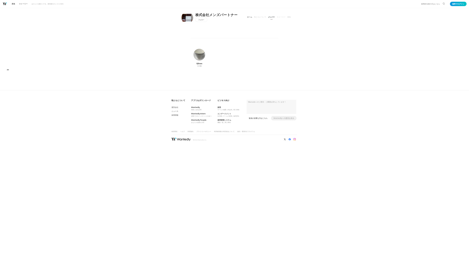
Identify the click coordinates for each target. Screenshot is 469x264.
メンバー (271, 17)
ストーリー (281, 17)
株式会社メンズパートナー (216, 15)
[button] (178, 100)
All (8, 70)
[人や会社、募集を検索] (443, 3)
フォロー (201, 20)
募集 (289, 17)
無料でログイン (458, 4)
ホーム (249, 17)
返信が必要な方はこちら (258, 118)
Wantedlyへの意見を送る (283, 118)
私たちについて (260, 17)
